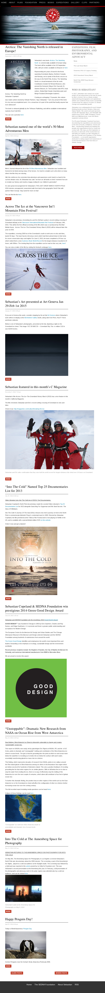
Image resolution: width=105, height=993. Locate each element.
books (51, 3)
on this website (45, 520)
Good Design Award (51, 620)
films (20, 3)
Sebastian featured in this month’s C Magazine (36, 387)
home (4, 3)
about (12, 3)
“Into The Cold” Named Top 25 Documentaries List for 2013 (36, 488)
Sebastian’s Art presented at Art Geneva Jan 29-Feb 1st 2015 (34, 303)
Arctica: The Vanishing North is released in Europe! (34, 49)
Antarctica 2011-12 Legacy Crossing (85, 70)
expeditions (62, 3)
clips (84, 3)
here (66, 68)
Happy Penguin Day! (19, 919)
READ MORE (78, 147)
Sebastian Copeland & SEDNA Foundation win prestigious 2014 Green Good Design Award (36, 608)
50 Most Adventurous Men (38, 168)
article (28, 866)
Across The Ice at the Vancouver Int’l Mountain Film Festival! (30, 208)
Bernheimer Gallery (30, 317)
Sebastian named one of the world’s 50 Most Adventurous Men (34, 128)
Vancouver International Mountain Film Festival (37, 222)
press (42, 3)
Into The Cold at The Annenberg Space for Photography (33, 841)
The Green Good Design (13, 641)
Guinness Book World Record (32, 241)
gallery (75, 3)
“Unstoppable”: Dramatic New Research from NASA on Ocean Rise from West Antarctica (35, 730)
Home (29, 984)
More (7, 118)
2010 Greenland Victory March (83, 75)
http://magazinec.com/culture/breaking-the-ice (29, 409)
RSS (77, 984)
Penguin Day (27, 928)
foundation (31, 3)
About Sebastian (65, 984)
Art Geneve (51, 315)
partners (94, 3)
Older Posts (15, 973)
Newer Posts (59, 973)
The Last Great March (81, 66)
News (75, 61)
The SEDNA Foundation (44, 984)
